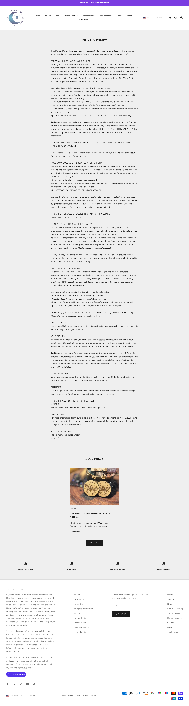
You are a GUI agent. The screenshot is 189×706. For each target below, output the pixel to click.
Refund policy (80, 632)
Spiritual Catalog (71, 16)
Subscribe (120, 614)
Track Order (83, 20)
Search (77, 594)
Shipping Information (83, 608)
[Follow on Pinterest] (21, 684)
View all (94, 542)
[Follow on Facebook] (7, 684)
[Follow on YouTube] (27, 684)
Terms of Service (82, 622)
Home (38, 16)
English (159, 18)
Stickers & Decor (89, 16)
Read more (75, 531)
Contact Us (79, 599)
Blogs (129, 16)
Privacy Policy (80, 618)
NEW (57, 16)
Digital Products (106, 16)
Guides (119, 16)
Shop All (48, 16)
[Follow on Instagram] (14, 684)
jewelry (73, 508)
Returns (78, 613)
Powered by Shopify (90, 695)
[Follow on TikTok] (34, 684)
